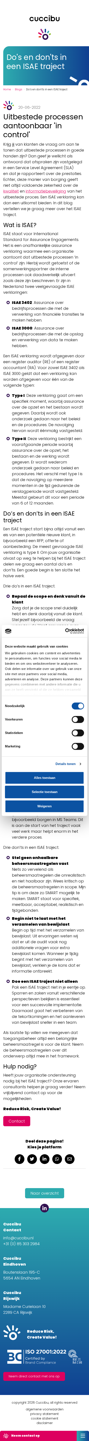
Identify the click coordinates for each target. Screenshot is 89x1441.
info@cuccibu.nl (18, 1238)
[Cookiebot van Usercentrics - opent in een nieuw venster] (65, 631)
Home (7, 89)
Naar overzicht (44, 1193)
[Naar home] (44, 33)
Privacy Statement (44, 1414)
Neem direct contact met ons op (34, 1376)
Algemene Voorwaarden (45, 1409)
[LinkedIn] (44, 1208)
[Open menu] (83, 1436)
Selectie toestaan (44, 792)
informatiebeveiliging (46, 191)
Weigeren (44, 806)
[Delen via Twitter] (32, 1159)
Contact (17, 1121)
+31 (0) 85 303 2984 (21, 1243)
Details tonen (66, 764)
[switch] (78, 719)
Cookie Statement (44, 1418)
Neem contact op (25, 1435)
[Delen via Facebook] (19, 1159)
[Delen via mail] (70, 1159)
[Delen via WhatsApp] (57, 1159)
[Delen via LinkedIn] (44, 1159)
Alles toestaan (44, 778)
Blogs (18, 89)
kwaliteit (11, 191)
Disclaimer (45, 1423)
